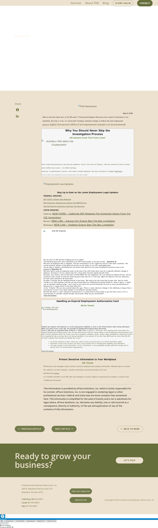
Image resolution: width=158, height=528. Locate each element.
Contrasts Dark (9, 521)
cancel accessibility (6, 525)
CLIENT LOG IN (123, 3)
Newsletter (22, 36)
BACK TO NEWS (132, 429)
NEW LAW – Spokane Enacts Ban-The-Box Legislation (84, 225)
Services (76, 3)
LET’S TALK (129, 460)
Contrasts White (20, 521)
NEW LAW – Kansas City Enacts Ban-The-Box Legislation (83, 221)
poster (56, 373)
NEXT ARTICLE (62, 429)
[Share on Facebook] (24, 110)
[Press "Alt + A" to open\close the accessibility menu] (2, 516)
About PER (92, 3)
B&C (2, 521)
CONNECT (145, 3)
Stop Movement (30, 521)
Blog (106, 3)
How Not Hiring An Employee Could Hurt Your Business (64, 206)
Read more (118, 171)
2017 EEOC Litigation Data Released (57, 199)
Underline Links (51, 521)
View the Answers (50, 295)
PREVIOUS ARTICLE (31, 429)
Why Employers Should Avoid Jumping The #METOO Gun (65, 203)
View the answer (48, 351)
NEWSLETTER (81, 500)
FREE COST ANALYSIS (81, 491)
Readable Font (41, 521)
